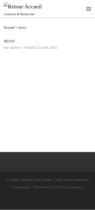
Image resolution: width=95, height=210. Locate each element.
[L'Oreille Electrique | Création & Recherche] (23, 6)
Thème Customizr (71, 187)
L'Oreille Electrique (35, 180)
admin (15, 47)
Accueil (9, 27)
